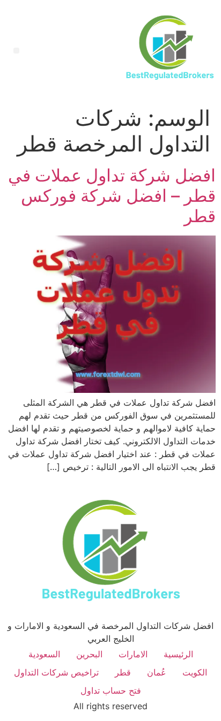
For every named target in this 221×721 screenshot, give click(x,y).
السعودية (44, 654)
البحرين (89, 654)
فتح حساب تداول (110, 690)
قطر (123, 672)
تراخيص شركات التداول (56, 672)
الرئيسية (178, 654)
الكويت (194, 672)
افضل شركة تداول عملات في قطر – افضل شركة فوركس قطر (112, 196)
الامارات (133, 654)
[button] (16, 51)
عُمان (156, 672)
